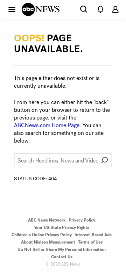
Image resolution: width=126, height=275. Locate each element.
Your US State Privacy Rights (61, 227)
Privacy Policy (82, 220)
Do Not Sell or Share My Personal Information (62, 249)
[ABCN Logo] (40, 9)
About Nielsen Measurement (48, 242)
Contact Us (61, 257)
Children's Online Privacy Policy (42, 235)
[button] (12, 9)
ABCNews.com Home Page (46, 125)
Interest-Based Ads (93, 235)
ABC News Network (47, 220)
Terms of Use (90, 242)
